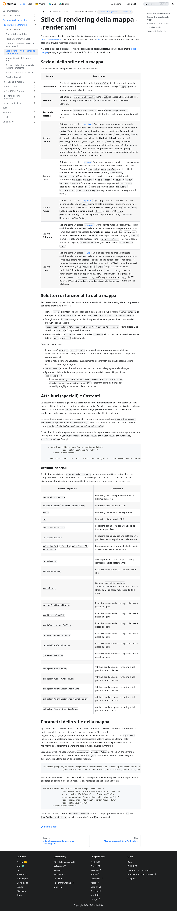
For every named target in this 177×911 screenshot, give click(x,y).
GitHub (130, 3)
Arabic (94, 895)
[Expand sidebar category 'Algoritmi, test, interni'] (35, 103)
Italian (94, 874)
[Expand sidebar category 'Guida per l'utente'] (35, 15)
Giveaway (21, 891)
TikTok (57, 878)
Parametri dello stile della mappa (159, 31)
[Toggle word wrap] (132, 447)
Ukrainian (95, 878)
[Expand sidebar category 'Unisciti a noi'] (35, 122)
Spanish (94, 886)
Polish (94, 882)
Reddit (57, 870)
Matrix (57, 886)
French (94, 866)
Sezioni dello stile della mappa (158, 13)
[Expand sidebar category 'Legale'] (35, 117)
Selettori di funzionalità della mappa (158, 18)
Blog (30, 3)
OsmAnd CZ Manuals (138, 870)
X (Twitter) (59, 866)
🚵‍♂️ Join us (64, 3)
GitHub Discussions (63, 862)
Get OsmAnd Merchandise (140, 874)
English (94, 862)
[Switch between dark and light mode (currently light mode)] (173, 4)
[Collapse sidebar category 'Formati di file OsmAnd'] (35, 25)
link (98, 39)
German (95, 870)
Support (132, 878)
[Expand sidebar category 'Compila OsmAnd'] (35, 86)
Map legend (22, 878)
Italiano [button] (117, 3)
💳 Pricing (40, 3)
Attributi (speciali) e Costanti (157, 23)
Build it (20, 886)
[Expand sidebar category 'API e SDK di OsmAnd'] (35, 91)
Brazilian (95, 891)
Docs (22, 3)
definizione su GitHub (51, 39)
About (20, 895)
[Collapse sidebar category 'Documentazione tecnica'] (35, 20)
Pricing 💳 (22, 862)
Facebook (58, 874)
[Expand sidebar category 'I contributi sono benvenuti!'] (35, 97)
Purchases (22, 874)
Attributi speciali (155, 27)
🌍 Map (52, 3)
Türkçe (94, 899)
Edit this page (51, 826)
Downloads (22, 882)
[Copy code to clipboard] (137, 447)
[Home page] (43, 12)
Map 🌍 (20, 866)
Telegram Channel (62, 882)
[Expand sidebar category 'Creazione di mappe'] (35, 82)
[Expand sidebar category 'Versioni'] (35, 112)
